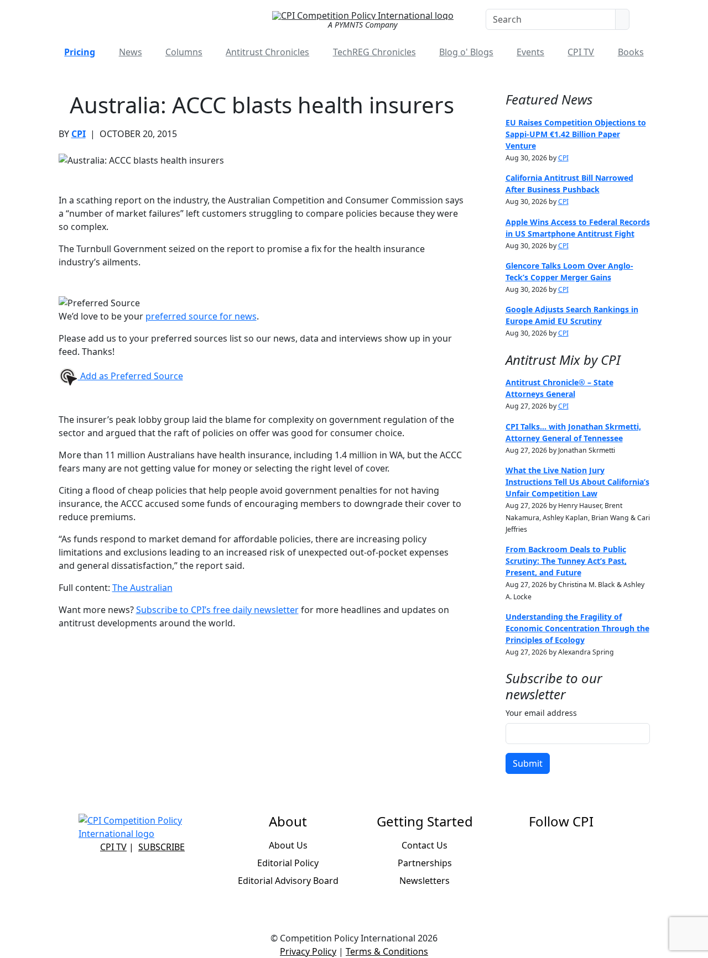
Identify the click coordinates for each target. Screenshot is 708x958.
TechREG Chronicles (374, 52)
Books (631, 52)
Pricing (79, 52)
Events (530, 52)
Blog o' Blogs (466, 52)
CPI (78, 134)
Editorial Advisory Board (288, 881)
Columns (183, 52)
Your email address (541, 713)
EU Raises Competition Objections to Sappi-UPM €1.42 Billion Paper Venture (576, 134)
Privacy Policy (308, 951)
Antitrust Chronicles (267, 52)
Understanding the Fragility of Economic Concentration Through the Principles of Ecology (577, 628)
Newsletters (424, 881)
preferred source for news (201, 316)
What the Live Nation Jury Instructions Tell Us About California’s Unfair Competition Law (577, 482)
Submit (528, 763)
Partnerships (425, 863)
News (130, 52)
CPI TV (581, 52)
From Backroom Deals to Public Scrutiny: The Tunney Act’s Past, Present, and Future (566, 561)
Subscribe (161, 847)
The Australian (142, 588)
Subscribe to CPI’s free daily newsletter (217, 610)
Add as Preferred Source (130, 376)
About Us (288, 845)
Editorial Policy (288, 863)
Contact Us (424, 845)
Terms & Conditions (387, 951)
